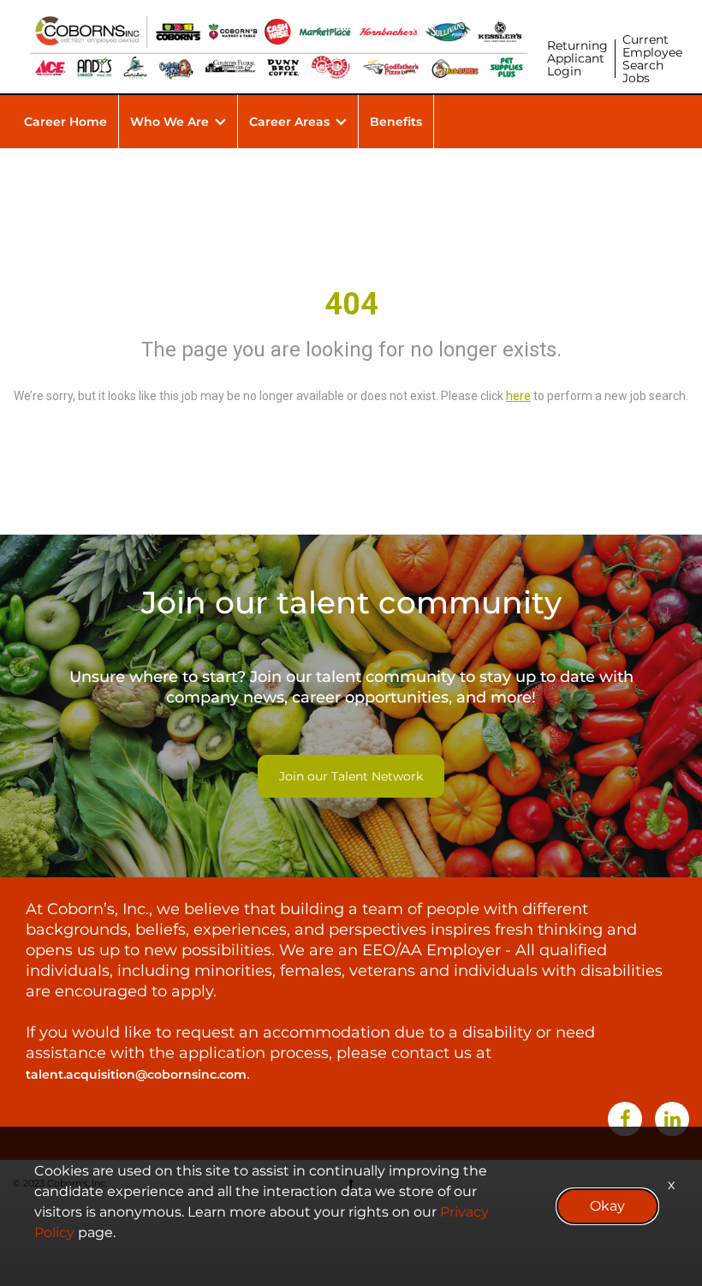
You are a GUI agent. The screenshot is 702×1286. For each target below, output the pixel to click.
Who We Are (169, 121)
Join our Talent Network (351, 776)
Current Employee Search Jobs (652, 59)
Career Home (65, 121)
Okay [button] (607, 1206)
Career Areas (289, 121)
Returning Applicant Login (577, 58)
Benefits (396, 121)
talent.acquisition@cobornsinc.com (136, 1074)
